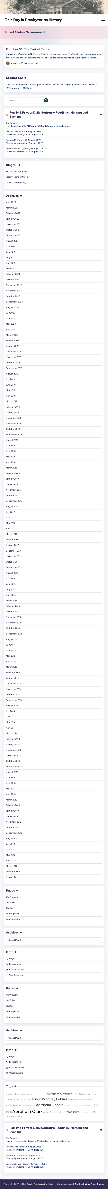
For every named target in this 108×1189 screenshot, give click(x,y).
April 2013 (11, 794)
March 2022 (12, 208)
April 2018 (11, 462)
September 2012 (14, 833)
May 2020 (11, 324)
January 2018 (12, 479)
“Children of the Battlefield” (81, 1099)
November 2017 (13, 490)
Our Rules (10, 902)
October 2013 (13, 761)
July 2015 (10, 645)
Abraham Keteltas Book (85, 1105)
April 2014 (11, 728)
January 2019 (12, 412)
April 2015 (11, 661)
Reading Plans (12, 913)
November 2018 (13, 423)
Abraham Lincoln (50, 1105)
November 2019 (13, 357)
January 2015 (12, 678)
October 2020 (13, 296)
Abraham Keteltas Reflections (35, 1094)
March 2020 (12, 335)
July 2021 (10, 246)
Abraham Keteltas (15, 1094)
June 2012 (11, 849)
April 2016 (11, 595)
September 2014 (14, 700)
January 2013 (12, 811)
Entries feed (15, 964)
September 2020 (14, 302)
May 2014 (10, 722)
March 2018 (11, 468)
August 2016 (12, 573)
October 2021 (13, 230)
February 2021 (13, 274)
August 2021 (12, 241)
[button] (46, 100)
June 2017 (11, 517)
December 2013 (14, 750)
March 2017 (11, 534)
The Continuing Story (16, 182)
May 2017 (10, 523)
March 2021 (11, 268)
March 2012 (11, 866)
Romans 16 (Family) (15, 140)
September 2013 (14, 766)
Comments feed (17, 969)
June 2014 (11, 716)
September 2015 (14, 634)
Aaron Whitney (69, 1105)
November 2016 (13, 556)
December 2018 (14, 418)
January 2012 (12, 877)
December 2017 (14, 484)
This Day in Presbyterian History (33, 20)
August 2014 (12, 705)
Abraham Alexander (60, 1094)
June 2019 (11, 385)
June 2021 (11, 252)
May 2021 (10, 257)
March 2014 (11, 733)
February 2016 (13, 606)
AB (92, 1112)
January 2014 (12, 744)
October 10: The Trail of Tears (27, 49)
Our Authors (12, 897)
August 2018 (12, 440)
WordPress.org (16, 975)
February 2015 (13, 672)
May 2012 (10, 855)
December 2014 (14, 683)
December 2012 (14, 816)
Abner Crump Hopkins (53, 1112)
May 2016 (10, 589)
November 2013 (13, 755)
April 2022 (11, 202)
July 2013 (10, 777)
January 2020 (12, 346)
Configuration (12, 123)
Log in (12, 958)
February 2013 (13, 805)
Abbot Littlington (30, 1117)
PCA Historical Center (16, 171)
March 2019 (11, 401)
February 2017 (13, 539)
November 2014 (14, 689)
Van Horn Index (13, 919)
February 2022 (13, 213)
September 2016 (14, 567)
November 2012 (13, 822)
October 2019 (13, 362)
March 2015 (11, 667)
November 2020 (14, 290)
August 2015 (12, 639)
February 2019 (13, 407)
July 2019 (10, 379)
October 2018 (13, 429)
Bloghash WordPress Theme (89, 1184)
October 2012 (13, 827)
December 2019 (14, 351)
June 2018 (11, 451)
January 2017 (12, 545)
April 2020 (11, 329)
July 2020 (10, 313)
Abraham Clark (27, 1111)
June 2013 (11, 783)
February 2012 (13, 871)
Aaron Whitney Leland (49, 1099)
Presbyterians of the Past (18, 177)
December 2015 (14, 617)
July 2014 (10, 711)
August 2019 (12, 374)
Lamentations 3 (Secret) (18, 148)
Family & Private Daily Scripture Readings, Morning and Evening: (49, 114)
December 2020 (14, 285)
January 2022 (12, 219)
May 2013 (10, 788)
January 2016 (12, 611)
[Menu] (102, 20)
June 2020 (11, 318)
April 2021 (11, 263)
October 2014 (13, 694)
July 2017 (10, 512)
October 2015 (13, 628)
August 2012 (12, 838)
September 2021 (14, 235)
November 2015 (13, 622)
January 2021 (12, 279)
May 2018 (10, 456)
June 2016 (11, 584)
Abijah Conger (84, 1112)
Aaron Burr (72, 1112)
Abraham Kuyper (29, 1105)
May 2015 (10, 656)
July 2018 (10, 445)
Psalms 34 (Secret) (15, 131)
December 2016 (14, 551)
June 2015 (11, 650)
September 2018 (14, 434)
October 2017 (13, 495)
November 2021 (13, 224)
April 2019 (11, 396)
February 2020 (13, 340)
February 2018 (13, 473)
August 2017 (12, 506)
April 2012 (11, 860)
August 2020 (12, 307)
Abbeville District (14, 1105)
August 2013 (12, 772)
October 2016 (13, 562)
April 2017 (11, 528)
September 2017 (14, 501)
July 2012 (10, 844)
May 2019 (10, 390)
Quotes (9, 908)
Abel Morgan (26, 1100)
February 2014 (13, 739)
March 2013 (11, 800)
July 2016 (10, 578)
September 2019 (14, 368)
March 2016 (11, 600)
